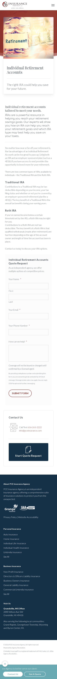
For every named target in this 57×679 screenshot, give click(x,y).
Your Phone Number (19, 325)
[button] (53, 5)
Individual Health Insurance (16, 547)
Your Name (15, 279)
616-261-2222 (35, 427)
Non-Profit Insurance (13, 571)
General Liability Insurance (15, 585)
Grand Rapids (9, 624)
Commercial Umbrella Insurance (18, 589)
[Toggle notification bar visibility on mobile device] (5, 664)
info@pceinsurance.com (30, 430)
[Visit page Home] (14, 5)
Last (11, 302)
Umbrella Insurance (12, 552)
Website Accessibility (28, 517)
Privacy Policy (10, 517)
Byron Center (13, 628)
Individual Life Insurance (14, 543)
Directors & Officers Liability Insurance (21, 576)
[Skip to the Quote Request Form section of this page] (28, 452)
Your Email (14, 310)
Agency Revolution (18, 648)
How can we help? (18, 341)
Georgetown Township (27, 624)
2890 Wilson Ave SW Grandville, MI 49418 (14, 611)
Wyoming (43, 624)
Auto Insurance (10, 534)
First (11, 291)
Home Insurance (11, 539)
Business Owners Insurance (16, 580)
